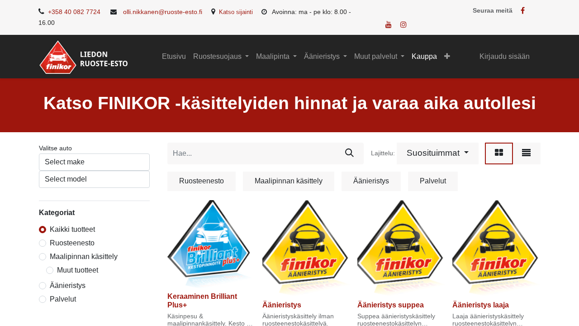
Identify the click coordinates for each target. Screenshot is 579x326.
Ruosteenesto (72, 243)
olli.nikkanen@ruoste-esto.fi (161, 11)
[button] (447, 57)
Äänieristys (67, 285)
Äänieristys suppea (390, 305)
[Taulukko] (499, 153)
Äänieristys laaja (480, 305)
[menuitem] (174, 57)
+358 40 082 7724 (73, 11)
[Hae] (349, 153)
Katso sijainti (236, 12)
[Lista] (526, 153)
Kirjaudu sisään (504, 56)
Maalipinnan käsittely (84, 256)
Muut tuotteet (77, 270)
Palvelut (63, 299)
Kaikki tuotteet (72, 229)
